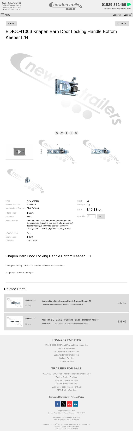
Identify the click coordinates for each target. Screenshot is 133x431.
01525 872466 (114, 4)
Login (115, 15)
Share (123, 23)
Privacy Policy (77, 397)
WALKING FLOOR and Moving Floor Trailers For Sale (66, 374)
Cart (125, 15)
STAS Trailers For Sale (67, 390)
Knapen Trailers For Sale (66, 384)
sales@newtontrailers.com (117, 8)
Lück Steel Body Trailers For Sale (66, 387)
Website (60, 426)
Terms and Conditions (59, 397)
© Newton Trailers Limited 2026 (66, 429)
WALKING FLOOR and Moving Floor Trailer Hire (66, 345)
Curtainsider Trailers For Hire (66, 355)
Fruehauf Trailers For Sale (66, 380)
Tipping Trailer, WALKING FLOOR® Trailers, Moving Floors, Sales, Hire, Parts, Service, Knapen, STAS (11, 6)
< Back (11, 23)
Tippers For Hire (66, 361)
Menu (7, 15)
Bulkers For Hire (66, 358)
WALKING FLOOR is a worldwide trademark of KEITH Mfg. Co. (66, 424)
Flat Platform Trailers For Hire (66, 352)
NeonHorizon (74, 426)
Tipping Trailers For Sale (66, 377)
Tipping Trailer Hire (66, 348)
